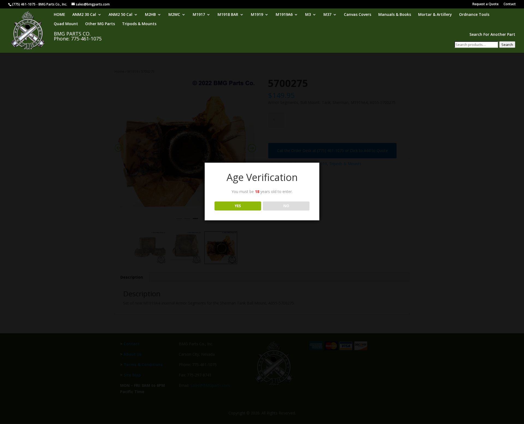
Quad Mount (66, 24)
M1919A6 (284, 15)
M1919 (257, 15)
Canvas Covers (357, 15)
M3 (308, 15)
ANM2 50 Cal (120, 15)
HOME (59, 15)
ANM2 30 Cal (84, 15)
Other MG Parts (100, 24)
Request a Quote (485, 4)
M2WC (174, 15)
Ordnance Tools (474, 15)
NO (286, 205)
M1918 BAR (228, 15)
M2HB (150, 15)
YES (238, 205)
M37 (327, 15)
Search (507, 44)
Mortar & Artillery (435, 15)
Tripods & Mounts (139, 24)
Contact (510, 4)
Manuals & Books (394, 15)
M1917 (199, 15)
